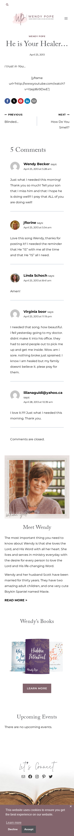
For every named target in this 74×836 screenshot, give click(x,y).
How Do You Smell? (60, 121)
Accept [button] (28, 829)
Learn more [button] (13, 822)
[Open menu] (65, 18)
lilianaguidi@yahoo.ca (43, 393)
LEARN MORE (37, 688)
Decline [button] (13, 829)
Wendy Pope (37, 36)
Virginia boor (35, 312)
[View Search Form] (7, 4)
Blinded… (13, 118)
